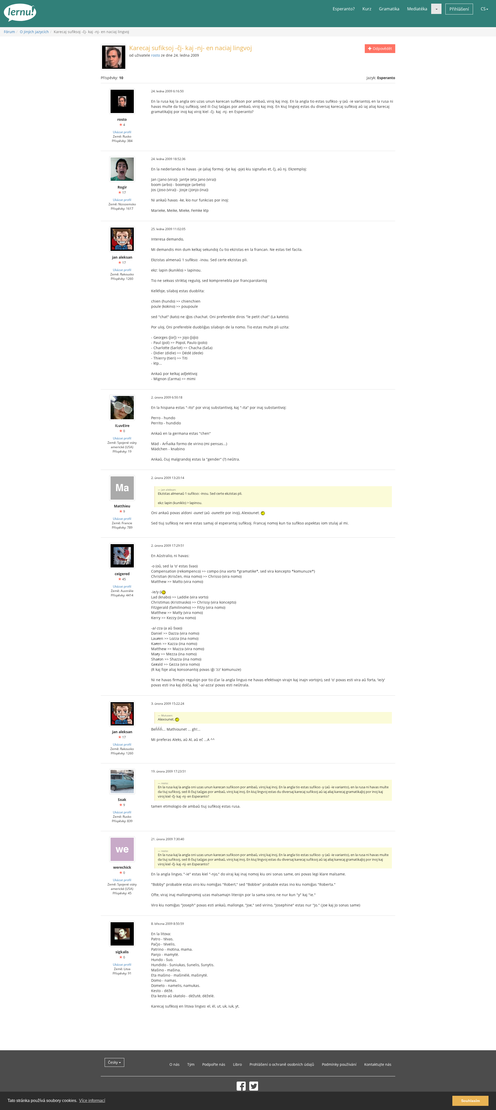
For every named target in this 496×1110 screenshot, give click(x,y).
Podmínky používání (339, 1064)
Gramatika (389, 9)
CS (483, 9)
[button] (436, 9)
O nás (174, 1064)
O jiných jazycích (34, 31)
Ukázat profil (122, 132)
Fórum (9, 31)
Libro (237, 1064)
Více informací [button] (92, 1100)
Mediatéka (417, 9)
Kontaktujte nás (377, 1064)
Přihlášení (459, 9)
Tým (191, 1064)
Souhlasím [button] (470, 1101)
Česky (113, 1062)
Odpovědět (382, 48)
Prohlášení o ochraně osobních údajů (282, 1064)
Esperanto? (344, 9)
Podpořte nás (213, 1064)
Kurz (366, 9)
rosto (155, 55)
